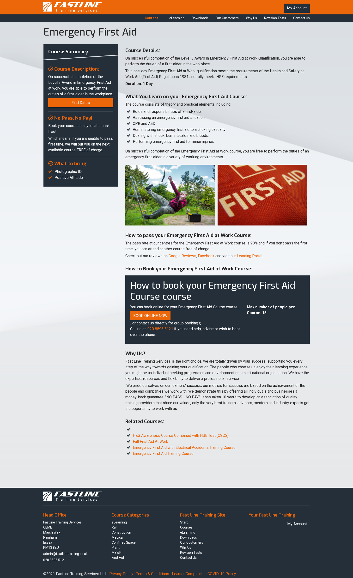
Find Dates (81, 102)
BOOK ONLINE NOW (150, 315)
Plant (116, 547)
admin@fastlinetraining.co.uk (65, 554)
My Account (297, 8)
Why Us (251, 18)
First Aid (118, 558)
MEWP (117, 552)
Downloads (200, 18)
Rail (114, 527)
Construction (121, 532)
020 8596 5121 (160, 329)
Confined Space (124, 542)
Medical (117, 537)
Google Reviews (182, 256)
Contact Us (301, 18)
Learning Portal (249, 256)
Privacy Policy (121, 574)
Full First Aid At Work (150, 441)
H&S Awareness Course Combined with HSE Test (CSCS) (181, 435)
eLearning (176, 18)
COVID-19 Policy (221, 574)
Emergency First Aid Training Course (163, 453)
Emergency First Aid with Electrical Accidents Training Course (184, 447)
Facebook (206, 256)
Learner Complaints (188, 574)
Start (184, 522)
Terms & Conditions (152, 574)
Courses (151, 18)
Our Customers (227, 18)
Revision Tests (275, 18)
